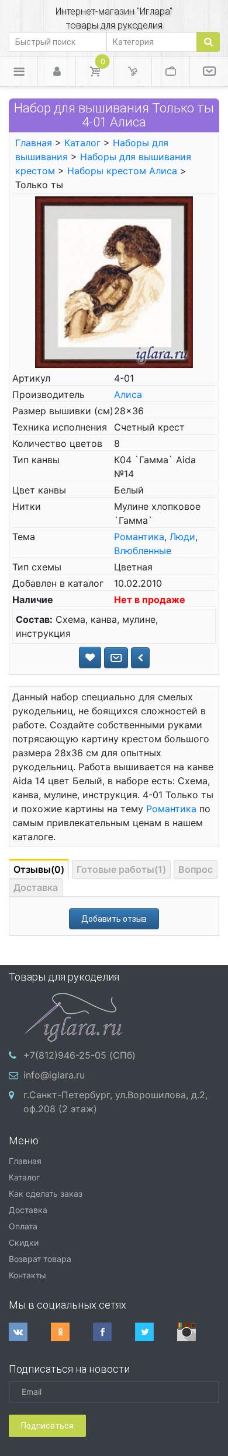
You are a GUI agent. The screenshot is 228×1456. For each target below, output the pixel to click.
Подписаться (47, 1425)
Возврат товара (40, 1259)
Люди (182, 536)
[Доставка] (132, 71)
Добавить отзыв (114, 918)
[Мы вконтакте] (30, 1332)
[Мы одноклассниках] (72, 1332)
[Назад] (140, 657)
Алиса (128, 394)
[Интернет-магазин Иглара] (73, 1016)
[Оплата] (170, 71)
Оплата (23, 1226)
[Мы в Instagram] (198, 1332)
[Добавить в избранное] (90, 657)
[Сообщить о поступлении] (116, 657)
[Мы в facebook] (114, 1332)
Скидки (24, 1242)
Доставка (35, 887)
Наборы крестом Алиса (122, 171)
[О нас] (209, 71)
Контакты (27, 1275)
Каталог (82, 143)
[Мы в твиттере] (156, 1332)
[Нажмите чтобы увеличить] (113, 281)
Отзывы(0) (38, 869)
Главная (33, 143)
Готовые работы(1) (121, 869)
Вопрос (195, 869)
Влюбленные (142, 550)
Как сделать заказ (45, 1193)
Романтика (139, 536)
